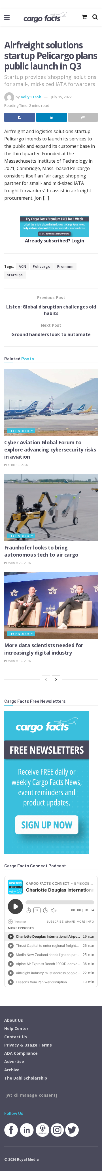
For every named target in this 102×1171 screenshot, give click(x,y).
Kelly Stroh (31, 96)
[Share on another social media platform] (83, 117)
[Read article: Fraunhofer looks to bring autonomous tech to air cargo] (51, 507)
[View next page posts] (56, 679)
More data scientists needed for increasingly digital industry (43, 649)
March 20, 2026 (19, 563)
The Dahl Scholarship (25, 1078)
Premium (65, 266)
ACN (22, 266)
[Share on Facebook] (19, 117)
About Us (13, 1020)
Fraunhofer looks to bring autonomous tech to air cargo (41, 551)
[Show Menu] (7, 17)
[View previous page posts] (46, 679)
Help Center (16, 1028)
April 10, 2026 (17, 465)
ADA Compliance (21, 1053)
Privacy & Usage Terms (28, 1045)
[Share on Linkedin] (51, 117)
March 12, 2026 (19, 661)
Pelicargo (42, 266)
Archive (12, 1069)
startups (15, 275)
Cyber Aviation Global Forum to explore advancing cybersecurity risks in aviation (50, 449)
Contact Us (15, 1036)
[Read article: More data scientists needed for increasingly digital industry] (51, 605)
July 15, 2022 (61, 96)
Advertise (14, 1061)
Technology (21, 431)
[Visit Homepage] (45, 17)
